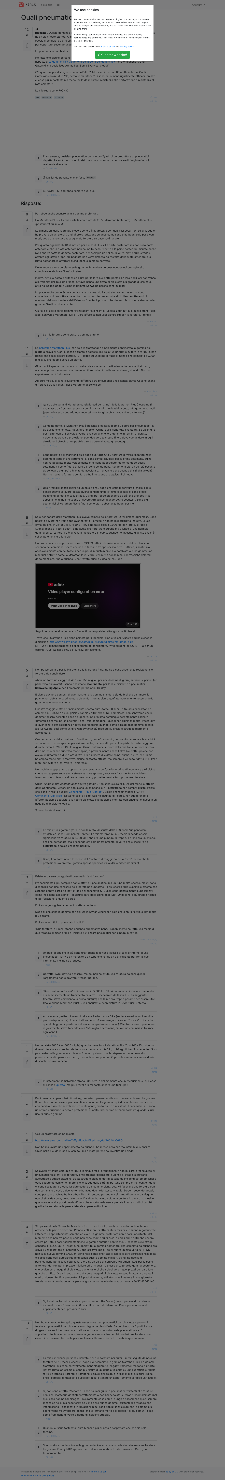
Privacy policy (127, 46)
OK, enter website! (112, 55)
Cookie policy (108, 46)
